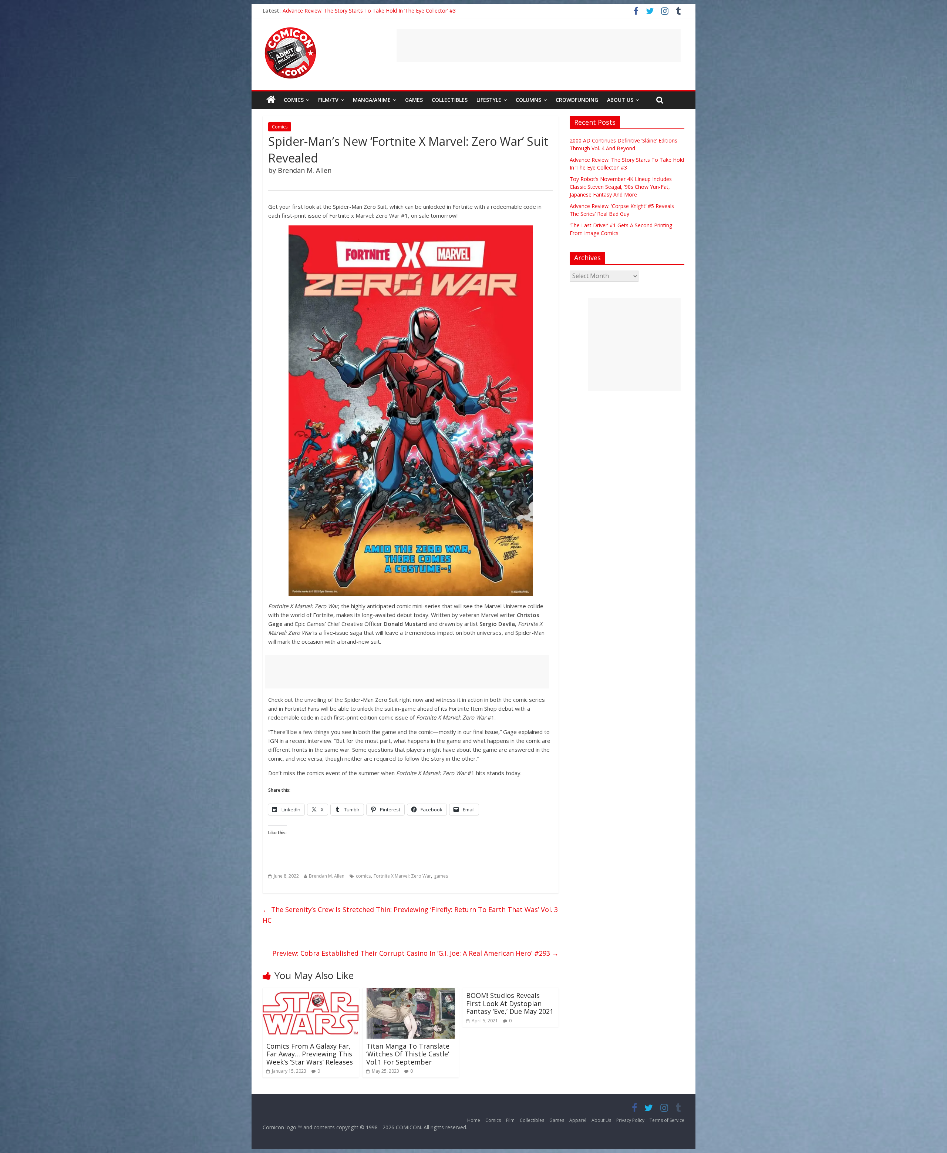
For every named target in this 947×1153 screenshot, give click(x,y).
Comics (294, 99)
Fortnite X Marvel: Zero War (402, 876)
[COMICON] (290, 30)
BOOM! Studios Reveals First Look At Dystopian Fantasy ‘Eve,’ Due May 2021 (509, 1003)
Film (510, 1120)
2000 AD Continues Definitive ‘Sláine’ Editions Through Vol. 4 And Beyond (370, 10)
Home (473, 1120)
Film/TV (328, 99)
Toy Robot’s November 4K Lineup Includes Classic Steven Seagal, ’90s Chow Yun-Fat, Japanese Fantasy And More (621, 186)
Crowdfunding (577, 99)
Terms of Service (667, 1120)
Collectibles (450, 99)
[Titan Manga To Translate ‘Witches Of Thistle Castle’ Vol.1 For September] (411, 992)
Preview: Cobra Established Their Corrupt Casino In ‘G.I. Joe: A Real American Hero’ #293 (415, 953)
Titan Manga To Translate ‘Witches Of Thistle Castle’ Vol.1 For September (407, 1054)
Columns (528, 99)
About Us (620, 99)
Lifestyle (488, 99)
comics (363, 876)
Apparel (577, 1120)
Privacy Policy (630, 1120)
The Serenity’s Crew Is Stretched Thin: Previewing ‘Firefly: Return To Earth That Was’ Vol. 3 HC (410, 915)
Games (414, 99)
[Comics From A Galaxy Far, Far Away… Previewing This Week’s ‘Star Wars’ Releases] (311, 992)
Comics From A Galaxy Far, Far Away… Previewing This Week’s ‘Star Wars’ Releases (309, 1054)
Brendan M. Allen (326, 876)
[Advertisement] (539, 45)
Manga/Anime (372, 99)
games (441, 876)
